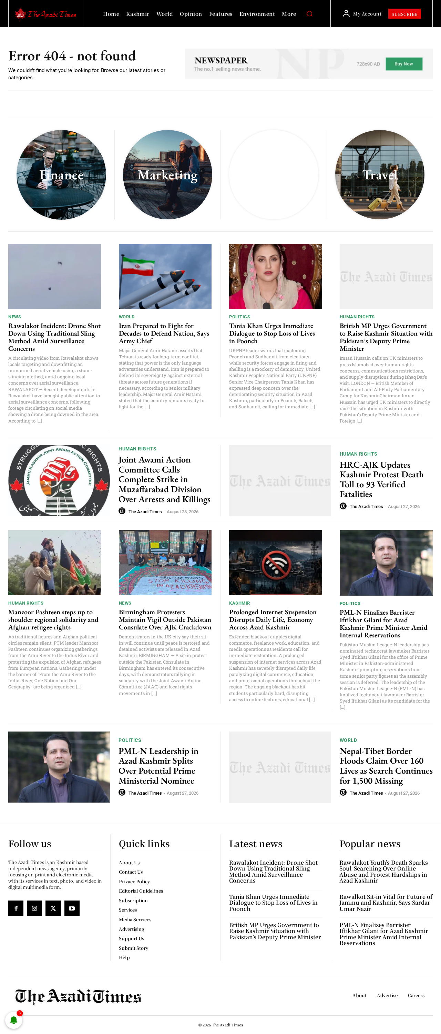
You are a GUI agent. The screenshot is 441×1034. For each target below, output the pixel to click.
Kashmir (239, 603)
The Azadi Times (145, 511)
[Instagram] (34, 908)
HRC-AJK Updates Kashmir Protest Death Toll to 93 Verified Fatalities (382, 479)
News (14, 317)
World (127, 317)
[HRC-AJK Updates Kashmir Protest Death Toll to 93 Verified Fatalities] (280, 480)
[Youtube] (72, 908)
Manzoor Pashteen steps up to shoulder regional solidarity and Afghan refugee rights (53, 619)
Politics (239, 317)
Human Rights (357, 317)
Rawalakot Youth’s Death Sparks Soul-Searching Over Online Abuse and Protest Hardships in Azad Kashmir (383, 871)
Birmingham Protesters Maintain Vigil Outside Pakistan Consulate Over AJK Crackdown (165, 619)
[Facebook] (15, 908)
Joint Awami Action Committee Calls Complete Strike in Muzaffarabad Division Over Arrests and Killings (165, 479)
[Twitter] (53, 908)
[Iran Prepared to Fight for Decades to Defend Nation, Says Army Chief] (165, 276)
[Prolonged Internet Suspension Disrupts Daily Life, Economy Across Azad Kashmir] (275, 562)
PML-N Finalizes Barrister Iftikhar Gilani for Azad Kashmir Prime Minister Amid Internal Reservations (384, 623)
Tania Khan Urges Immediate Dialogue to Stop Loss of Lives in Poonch (272, 333)
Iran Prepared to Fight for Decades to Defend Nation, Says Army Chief (164, 333)
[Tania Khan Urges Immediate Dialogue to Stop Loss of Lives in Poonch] (275, 276)
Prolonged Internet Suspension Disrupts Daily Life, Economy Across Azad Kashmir (273, 619)
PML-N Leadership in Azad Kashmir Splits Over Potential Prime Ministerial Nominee (158, 765)
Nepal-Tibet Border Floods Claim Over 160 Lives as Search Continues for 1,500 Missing (386, 765)
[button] (309, 13)
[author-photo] (123, 511)
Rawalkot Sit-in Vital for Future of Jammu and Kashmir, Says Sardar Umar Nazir (385, 903)
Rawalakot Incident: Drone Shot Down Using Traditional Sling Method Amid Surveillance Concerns (54, 337)
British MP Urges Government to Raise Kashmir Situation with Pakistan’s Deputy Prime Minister (386, 337)
